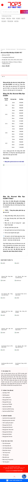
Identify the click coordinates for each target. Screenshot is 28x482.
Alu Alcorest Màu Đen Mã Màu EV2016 (21, 329)
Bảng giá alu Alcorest (7, 427)
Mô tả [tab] (3, 76)
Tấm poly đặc (10, 21)
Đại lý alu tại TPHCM (7, 404)
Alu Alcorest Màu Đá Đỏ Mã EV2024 (21, 294)
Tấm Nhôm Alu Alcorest (10, 49)
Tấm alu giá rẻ (6, 461)
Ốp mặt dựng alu (6, 443)
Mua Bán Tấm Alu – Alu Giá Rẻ (12, 468)
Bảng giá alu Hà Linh (7, 425)
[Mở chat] (24, 476)
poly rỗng (16, 21)
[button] (2, 5)
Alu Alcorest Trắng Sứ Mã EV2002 (21, 364)
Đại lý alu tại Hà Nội (7, 406)
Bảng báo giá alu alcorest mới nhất (14, 161)
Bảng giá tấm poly (7, 402)
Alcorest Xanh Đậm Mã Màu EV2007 (7, 329)
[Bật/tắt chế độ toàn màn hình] (5, 474)
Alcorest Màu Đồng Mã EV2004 (21, 312)
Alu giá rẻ (18, 18)
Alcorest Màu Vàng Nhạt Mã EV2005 (7, 277)
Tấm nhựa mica (6, 452)
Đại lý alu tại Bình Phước (8, 411)
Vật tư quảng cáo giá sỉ (8, 422)
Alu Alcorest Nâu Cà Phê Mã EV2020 (7, 346)
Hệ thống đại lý (6, 395)
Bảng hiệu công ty (7, 450)
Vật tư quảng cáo (7, 397)
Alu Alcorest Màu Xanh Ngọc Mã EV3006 (21, 346)
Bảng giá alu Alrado (7, 434)
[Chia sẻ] (9, 474)
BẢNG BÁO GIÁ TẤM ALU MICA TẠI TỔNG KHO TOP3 (14, 467)
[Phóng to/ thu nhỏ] (1, 474)
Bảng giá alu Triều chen (8, 429)
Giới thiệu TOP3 (6, 392)
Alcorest (3, 18)
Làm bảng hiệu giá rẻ (7, 448)
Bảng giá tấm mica (7, 399)
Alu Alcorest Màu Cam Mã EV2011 (7, 364)
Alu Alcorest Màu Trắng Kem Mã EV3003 (7, 294)
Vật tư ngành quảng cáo (14, 466)
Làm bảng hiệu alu (7, 445)
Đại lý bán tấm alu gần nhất (9, 418)
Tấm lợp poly (6, 455)
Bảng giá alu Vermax (7, 436)
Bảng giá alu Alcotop (7, 432)
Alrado (13, 18)
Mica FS (23, 18)
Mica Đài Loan (6, 457)
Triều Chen (8, 18)
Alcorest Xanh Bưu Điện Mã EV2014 (7, 312)
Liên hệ (21, 468)
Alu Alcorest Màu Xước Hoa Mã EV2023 (21, 277)
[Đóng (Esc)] (12, 474)
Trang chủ (3, 49)
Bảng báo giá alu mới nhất (9, 420)
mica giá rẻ (4, 21)
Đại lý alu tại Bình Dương (8, 409)
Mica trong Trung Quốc (8, 459)
